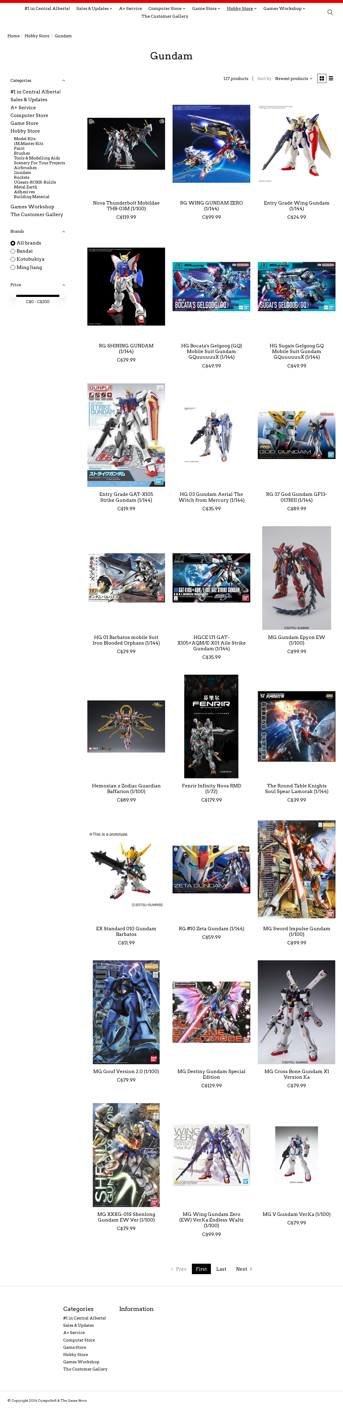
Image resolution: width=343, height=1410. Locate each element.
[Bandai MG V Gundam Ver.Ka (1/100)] (297, 1155)
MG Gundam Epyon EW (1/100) (296, 640)
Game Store (24, 123)
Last (221, 1269)
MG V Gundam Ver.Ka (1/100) (297, 1214)
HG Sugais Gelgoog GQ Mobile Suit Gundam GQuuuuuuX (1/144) (297, 351)
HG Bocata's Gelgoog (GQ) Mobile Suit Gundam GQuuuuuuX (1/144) (211, 351)
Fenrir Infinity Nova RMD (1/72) (211, 788)
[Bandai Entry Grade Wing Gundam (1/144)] (297, 143)
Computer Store (29, 115)
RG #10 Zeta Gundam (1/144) (211, 928)
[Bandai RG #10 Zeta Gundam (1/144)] (212, 869)
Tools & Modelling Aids (37, 158)
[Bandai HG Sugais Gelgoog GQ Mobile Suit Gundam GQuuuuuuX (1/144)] (297, 286)
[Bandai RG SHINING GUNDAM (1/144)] (126, 286)
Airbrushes (25, 167)
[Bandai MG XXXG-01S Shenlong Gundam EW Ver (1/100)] (126, 1155)
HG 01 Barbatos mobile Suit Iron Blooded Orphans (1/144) (126, 640)
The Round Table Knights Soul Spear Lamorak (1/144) (297, 788)
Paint (19, 148)
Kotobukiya (30, 259)
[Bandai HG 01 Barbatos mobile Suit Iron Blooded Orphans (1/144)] (126, 578)
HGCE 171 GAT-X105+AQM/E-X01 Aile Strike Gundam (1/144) (211, 642)
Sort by (265, 78)
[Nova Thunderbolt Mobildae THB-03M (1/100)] (126, 143)
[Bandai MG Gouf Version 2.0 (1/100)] (126, 1012)
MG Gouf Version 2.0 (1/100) (126, 1071)
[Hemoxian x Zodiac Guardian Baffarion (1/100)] (126, 726)
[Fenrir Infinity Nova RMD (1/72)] (212, 726)
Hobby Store (37, 36)
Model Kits (25, 138)
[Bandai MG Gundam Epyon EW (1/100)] (297, 578)
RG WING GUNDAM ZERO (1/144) (211, 205)
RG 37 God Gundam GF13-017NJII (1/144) (296, 497)
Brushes (22, 153)
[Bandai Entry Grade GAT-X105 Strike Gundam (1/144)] (126, 435)
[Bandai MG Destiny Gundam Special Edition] (212, 1012)
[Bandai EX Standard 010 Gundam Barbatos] (126, 869)
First (201, 1269)
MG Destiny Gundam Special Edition (211, 1074)
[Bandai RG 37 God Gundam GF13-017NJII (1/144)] (297, 435)
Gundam (22, 172)
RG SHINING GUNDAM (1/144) (126, 348)
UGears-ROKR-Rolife (35, 182)
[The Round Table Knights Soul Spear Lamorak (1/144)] (297, 726)
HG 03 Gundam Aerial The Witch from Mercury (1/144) (211, 497)
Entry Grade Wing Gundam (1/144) (297, 205)
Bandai (25, 251)
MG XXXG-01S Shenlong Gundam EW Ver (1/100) (126, 1217)
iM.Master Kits (28, 143)
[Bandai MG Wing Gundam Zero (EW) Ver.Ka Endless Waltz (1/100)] (212, 1155)
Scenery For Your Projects (39, 163)
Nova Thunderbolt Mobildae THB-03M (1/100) (126, 205)
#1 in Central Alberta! (47, 8)
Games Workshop (32, 206)
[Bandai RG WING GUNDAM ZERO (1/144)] (212, 143)
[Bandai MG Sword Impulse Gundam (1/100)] (297, 869)
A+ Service (130, 8)
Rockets (21, 177)
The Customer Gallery (164, 16)
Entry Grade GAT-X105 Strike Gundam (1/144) (126, 497)
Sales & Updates (28, 99)
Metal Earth (26, 187)
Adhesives (24, 192)
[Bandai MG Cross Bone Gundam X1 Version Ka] (297, 1012)
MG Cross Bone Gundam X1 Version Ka (296, 1074)
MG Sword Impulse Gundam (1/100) (296, 931)
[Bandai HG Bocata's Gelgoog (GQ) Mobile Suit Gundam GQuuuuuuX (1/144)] (212, 286)
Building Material (32, 196)
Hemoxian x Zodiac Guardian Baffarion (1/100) (126, 788)
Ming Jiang (29, 267)
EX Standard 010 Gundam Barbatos (126, 931)
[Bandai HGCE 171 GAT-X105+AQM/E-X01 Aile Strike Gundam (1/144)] (212, 578)
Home (14, 36)
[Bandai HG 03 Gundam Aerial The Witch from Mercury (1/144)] (212, 435)
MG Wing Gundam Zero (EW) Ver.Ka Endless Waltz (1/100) (211, 1219)
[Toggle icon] (330, 12)
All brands (29, 243)
